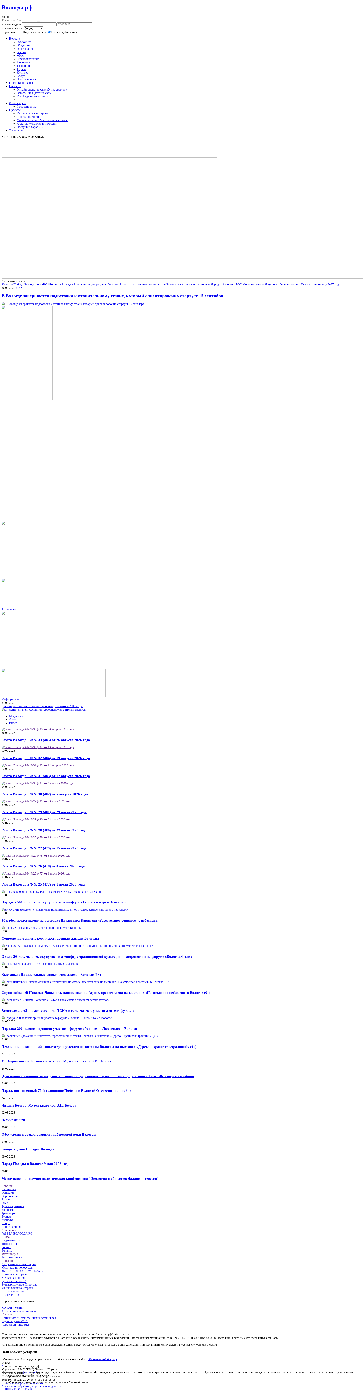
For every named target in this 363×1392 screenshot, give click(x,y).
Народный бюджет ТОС (226, 284)
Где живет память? (14, 1281)
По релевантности (35, 32)
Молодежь (23, 62)
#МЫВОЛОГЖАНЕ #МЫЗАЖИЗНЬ (25, 1271)
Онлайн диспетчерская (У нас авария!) (42, 89)
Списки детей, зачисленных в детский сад (29, 1317)
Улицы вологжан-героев (32, 113)
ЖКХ (20, 55)
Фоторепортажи (27, 106)
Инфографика (10, 699)
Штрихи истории (28, 116)
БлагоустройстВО (35, 284)
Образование (25, 48)
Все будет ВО (10, 1294)
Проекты (15, 110)
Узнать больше (22, 1388)
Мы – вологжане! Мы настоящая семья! (42, 120)
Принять (7, 1388)
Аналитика (9, 1230)
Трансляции (17, 130)
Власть (21, 52)
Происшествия (26, 79)
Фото (12, 719)
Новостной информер (16, 1324)
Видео (13, 722)
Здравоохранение (28, 58)
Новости (15, 38)
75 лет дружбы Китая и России (37, 123)
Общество (23, 45)
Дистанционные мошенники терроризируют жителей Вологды (42, 706)
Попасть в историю (14, 1274)
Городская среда (290, 284)
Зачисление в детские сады (34, 93)
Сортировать (10, 32)
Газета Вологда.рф (21, 82)
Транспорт (23, 65)
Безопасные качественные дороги (188, 284)
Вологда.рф (17, 7)
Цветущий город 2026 (31, 127)
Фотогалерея (17, 103)
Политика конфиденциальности (22, 1383)
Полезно (15, 86)
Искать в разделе (12, 28)
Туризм (21, 69)
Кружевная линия (13, 1277)
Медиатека (16, 716)
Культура (22, 72)
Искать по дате (11, 24)
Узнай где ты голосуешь (32, 96)
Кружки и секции (13, 1307)
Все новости (10, 609)
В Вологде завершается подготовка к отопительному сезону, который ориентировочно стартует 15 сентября (112, 295)
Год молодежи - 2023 (15, 1321)
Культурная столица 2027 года (320, 284)
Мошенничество (253, 284)
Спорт (21, 76)
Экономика (24, 41)
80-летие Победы (13, 284)
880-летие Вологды (60, 284)
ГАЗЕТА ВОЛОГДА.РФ (17, 1233)
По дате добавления (64, 32)
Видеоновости (11, 1240)
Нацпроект (272, 284)
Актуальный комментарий (19, 1264)
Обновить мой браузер (102, 1359)
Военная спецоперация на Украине (96, 284)
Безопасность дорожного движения (143, 284)
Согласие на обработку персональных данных (31, 1386)
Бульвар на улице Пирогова (19, 1284)
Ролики (6, 1247)
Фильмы (7, 1250)
